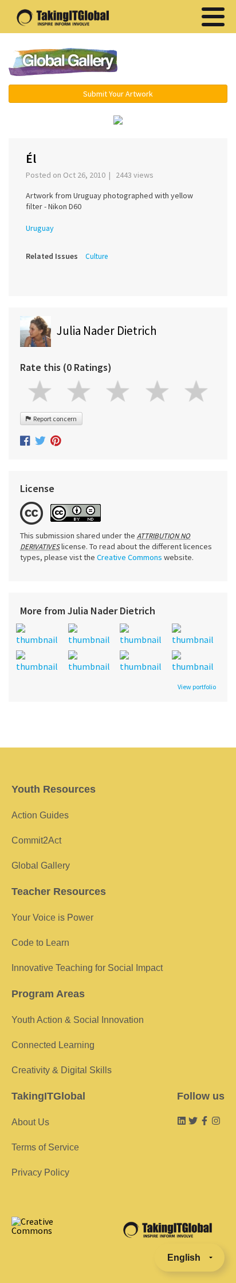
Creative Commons (129, 557)
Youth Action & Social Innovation (77, 1020)
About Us (30, 1122)
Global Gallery (63, 62)
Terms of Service (45, 1147)
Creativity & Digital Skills (61, 1070)
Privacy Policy (40, 1172)
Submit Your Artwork (118, 94)
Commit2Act (36, 840)
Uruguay (40, 228)
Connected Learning (53, 1045)
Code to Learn (40, 943)
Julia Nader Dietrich (107, 330)
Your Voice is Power (52, 917)
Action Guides (40, 815)
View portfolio (197, 687)
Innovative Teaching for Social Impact (87, 968)
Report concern (54, 418)
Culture (96, 256)
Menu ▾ (180, 63)
